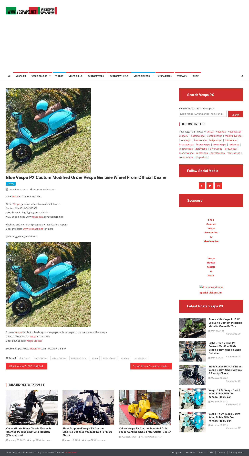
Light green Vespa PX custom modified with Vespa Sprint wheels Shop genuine (225, 348)
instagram (35, 348)
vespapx (125, 357)
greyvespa (231, 148)
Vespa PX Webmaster (43, 189)
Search (236, 114)
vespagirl (186, 140)
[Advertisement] (124, 46)
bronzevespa (186, 144)
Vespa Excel (165, 76)
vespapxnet (141, 357)
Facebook (190, 452)
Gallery (11, 183)
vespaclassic (109, 357)
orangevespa (186, 153)
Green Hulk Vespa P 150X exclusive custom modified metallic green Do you (225, 323)
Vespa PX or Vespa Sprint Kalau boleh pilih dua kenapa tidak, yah (224, 393)
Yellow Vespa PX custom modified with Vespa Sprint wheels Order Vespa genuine (152, 366)
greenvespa (219, 144)
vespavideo (201, 157)
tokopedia (37, 216)
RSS (211, 452)
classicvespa (41, 357)
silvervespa (216, 148)
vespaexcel (234, 131)
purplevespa (218, 153)
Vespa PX (21, 76)
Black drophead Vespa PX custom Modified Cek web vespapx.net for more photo (87, 432)
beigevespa (215, 140)
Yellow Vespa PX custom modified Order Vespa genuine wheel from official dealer (145, 430)
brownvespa (203, 144)
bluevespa (24, 357)
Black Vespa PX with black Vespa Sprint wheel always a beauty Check (225, 370)
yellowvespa (186, 148)
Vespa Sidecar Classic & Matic (211, 267)
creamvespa (186, 157)
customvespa (59, 357)
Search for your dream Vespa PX (197, 108)
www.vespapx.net (33, 228)
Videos (59, 76)
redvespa (234, 144)
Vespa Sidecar (142, 76)
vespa (95, 357)
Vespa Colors (39, 76)
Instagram (176, 452)
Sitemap (221, 452)
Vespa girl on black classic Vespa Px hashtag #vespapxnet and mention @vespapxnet (28, 432)
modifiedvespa (78, 357)
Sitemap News (236, 452)
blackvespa (200, 140)
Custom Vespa (96, 76)
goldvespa (201, 148)
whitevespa (233, 153)
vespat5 (183, 135)
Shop (196, 76)
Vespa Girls (75, 76)
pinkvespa (202, 153)
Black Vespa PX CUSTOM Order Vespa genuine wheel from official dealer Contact (28, 366)
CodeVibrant (71, 452)
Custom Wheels (119, 76)
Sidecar (38, 340)
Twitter (202, 452)
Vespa (15, 196)
